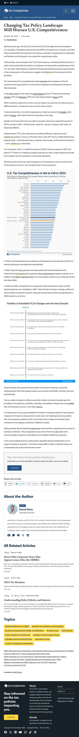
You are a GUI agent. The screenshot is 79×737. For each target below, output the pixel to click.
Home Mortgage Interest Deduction (47, 657)
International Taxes (42, 639)
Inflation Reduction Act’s (24, 277)
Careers (60, 687)
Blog (11, 17)
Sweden (63, 112)
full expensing (21, 274)
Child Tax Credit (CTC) (12, 654)
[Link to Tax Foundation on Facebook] (5, 732)
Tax (25, 46)
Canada (7, 97)
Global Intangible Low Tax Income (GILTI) (19, 657)
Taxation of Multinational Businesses (19, 643)
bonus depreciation (46, 274)
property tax (8, 137)
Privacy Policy (44, 728)
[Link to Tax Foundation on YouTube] (20, 732)
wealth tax (15, 143)
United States (38, 94)
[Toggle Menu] (73, 11)
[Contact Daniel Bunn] (18, 535)
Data (7, 578)
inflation (48, 72)
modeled (70, 403)
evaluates (43, 81)
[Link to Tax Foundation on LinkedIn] (15, 732)
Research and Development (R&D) (16, 662)
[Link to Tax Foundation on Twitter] (10, 732)
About (32, 686)
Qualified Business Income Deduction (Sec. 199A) (43, 659)
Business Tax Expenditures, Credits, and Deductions (24, 631)
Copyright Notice (32, 728)
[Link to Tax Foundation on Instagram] (25, 732)
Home (6, 17)
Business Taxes (52, 631)
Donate (33, 717)
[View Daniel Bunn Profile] (8, 535)
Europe (15, 2)
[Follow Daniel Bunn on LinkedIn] (27, 535)
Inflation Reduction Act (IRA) (14, 659)
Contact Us (61, 691)
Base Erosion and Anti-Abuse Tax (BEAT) (58, 651)
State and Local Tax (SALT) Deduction (42, 662)
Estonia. (39, 407)
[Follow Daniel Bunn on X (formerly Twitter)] (23, 535)
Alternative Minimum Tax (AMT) (17, 626)
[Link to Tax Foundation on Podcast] (35, 732)
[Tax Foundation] (16, 11)
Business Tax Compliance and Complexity (47, 626)
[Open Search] (66, 11)
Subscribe (14, 468)
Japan (55, 97)
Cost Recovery (67, 631)
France (13, 115)
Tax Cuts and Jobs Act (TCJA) (15, 665)
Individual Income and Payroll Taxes (18, 639)
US (7, 2)
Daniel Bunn (12, 40)
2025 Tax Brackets (14, 582)
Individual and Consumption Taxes (46, 635)
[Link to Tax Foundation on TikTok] (30, 732)
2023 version (14, 94)
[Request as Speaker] (13, 535)
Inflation (63, 657)
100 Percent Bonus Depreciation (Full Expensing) (25, 651)
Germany (22, 97)
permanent (35, 428)
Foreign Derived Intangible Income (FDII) (35, 654)
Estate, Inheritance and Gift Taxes (17, 635)
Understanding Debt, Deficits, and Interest (27, 600)
